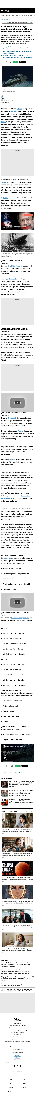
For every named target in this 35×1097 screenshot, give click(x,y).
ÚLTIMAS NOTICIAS (8, 960)
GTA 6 (23, 15)
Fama (11, 1083)
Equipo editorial (17, 1023)
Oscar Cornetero (9, 100)
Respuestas (11, 1075)
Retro (24, 1083)
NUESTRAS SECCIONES (17, 1071)
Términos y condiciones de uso (17, 1046)
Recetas (24, 1087)
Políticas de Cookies (17, 1052)
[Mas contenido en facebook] (14, 1065)
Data (24, 1079)
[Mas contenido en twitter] (17, 1065)
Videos (24, 1075)
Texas (12, 15)
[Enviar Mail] (2, 100)
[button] (5, 757)
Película (11, 773)
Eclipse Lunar (29, 15)
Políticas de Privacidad (17, 1049)
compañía (7, 558)
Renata (20, 431)
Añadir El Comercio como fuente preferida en (17, 22)
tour (20, 773)
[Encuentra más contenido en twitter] (7, 62)
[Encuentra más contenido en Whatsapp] (10, 62)
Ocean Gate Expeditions (20, 618)
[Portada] (17, 1022)
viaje (16, 773)
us (11, 1079)
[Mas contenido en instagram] (20, 1065)
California (7, 15)
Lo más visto (6, 778)
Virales (11, 1087)
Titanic (5, 773)
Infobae (12, 460)
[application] (17, 753)
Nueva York (17, 15)
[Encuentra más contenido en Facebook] (3, 62)
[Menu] (2, 10)
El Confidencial (16, 266)
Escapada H (13, 279)
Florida (2, 15)
